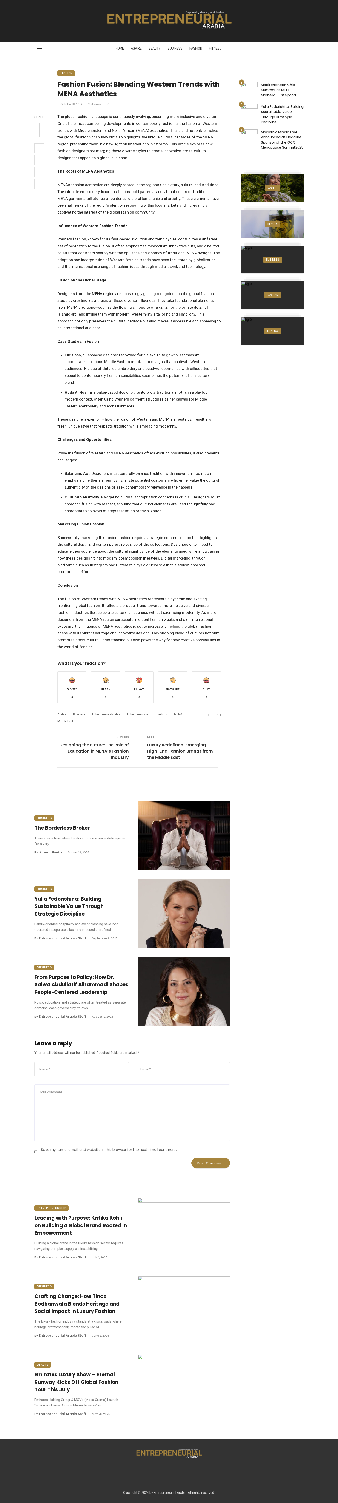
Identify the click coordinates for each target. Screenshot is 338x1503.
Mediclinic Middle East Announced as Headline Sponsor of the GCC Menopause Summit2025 (282, 139)
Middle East (65, 721)
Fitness (215, 48)
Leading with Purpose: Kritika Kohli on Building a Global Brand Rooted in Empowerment (80, 1225)
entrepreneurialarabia (106, 714)
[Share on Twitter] (39, 160)
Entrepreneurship (51, 1208)
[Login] (272, 21)
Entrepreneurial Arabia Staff (62, 938)
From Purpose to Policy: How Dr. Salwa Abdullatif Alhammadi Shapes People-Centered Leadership (81, 985)
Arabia (61, 714)
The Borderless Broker (62, 828)
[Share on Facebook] (39, 148)
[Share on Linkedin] (39, 184)
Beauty (155, 48)
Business (175, 48)
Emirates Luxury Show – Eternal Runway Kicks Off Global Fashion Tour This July (76, 1382)
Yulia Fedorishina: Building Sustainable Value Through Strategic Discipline (69, 906)
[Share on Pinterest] (39, 172)
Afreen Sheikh (50, 852)
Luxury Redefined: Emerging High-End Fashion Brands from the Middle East (180, 751)
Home (120, 48)
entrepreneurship (138, 714)
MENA (178, 714)
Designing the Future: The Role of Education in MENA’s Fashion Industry (94, 751)
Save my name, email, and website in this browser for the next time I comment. (109, 1149)
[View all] (272, 188)
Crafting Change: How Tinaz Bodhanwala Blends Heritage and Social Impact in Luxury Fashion (77, 1304)
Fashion (195, 48)
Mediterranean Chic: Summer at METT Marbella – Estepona (278, 89)
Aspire (136, 48)
